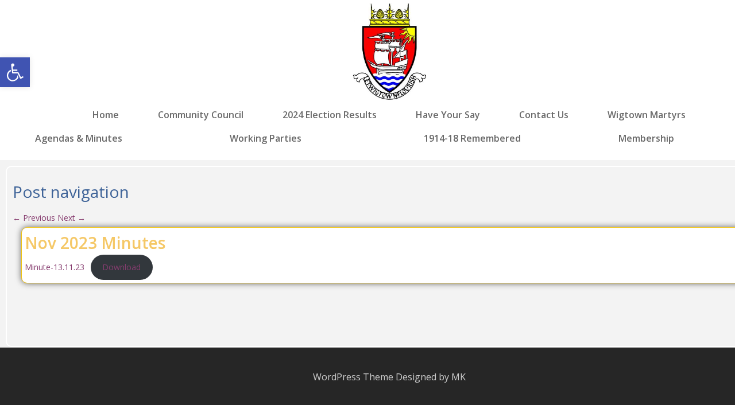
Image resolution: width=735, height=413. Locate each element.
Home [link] (105, 115)
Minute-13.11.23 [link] (54, 267)
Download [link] (121, 267)
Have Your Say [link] (448, 115)
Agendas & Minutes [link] (78, 137)
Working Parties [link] (265, 137)
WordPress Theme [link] (353, 377)
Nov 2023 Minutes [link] (95, 243)
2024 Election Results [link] (330, 115)
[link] (15, 72)
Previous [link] (34, 217)
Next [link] (71, 217)
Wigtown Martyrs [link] (647, 115)
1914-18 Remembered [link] (472, 137)
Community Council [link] (200, 115)
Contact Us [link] (543, 115)
